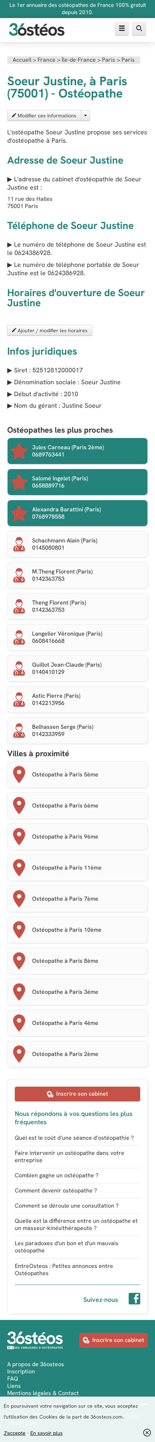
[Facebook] (134, 1300)
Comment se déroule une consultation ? (67, 1205)
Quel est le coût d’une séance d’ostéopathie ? (74, 1138)
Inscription (21, 1371)
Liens (14, 1386)
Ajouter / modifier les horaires (52, 330)
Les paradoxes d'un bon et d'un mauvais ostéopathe (67, 1246)
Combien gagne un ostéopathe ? (56, 1175)
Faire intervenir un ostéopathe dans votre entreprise (69, 1156)
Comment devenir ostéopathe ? (56, 1190)
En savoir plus (46, 1433)
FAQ (12, 1378)
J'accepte (15, 1433)
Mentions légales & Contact (43, 1393)
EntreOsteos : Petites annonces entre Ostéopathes (64, 1269)
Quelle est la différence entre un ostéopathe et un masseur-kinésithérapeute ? (76, 1224)
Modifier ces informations (46, 115)
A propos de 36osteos (35, 1364)
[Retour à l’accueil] (36, 30)
